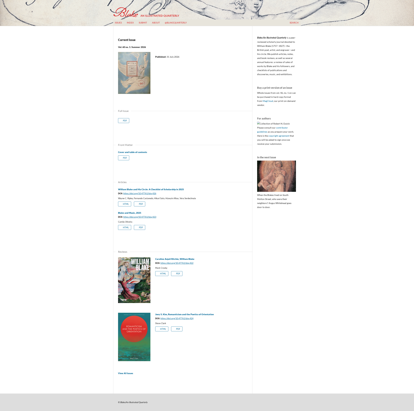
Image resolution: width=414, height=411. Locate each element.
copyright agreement (278, 135)
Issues (118, 22)
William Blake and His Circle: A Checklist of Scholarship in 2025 (151, 189)
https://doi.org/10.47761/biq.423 (139, 216)
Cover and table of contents (132, 152)
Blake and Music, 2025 (129, 212)
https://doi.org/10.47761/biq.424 (176, 318)
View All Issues (125, 373)
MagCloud (268, 101)
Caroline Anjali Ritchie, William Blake (174, 259)
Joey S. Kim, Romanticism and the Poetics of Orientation (184, 314)
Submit (143, 22)
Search (294, 22)
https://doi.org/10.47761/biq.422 (176, 263)
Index (130, 22)
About (156, 22)
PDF (124, 120)
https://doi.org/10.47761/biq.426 (139, 193)
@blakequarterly (176, 22)
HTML (125, 204)
